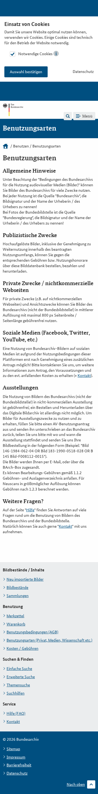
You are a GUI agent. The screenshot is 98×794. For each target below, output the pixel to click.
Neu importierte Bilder (25, 579)
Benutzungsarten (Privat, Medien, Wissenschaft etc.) (49, 640)
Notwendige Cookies (35, 53)
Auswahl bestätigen (26, 71)
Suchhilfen (15, 693)
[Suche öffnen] (68, 116)
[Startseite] (5, 146)
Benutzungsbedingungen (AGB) (32, 632)
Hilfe (30, 509)
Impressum (16, 757)
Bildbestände (17, 587)
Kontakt (84, 375)
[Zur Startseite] (13, 115)
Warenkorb (16, 624)
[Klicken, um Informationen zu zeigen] (56, 53)
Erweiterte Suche (21, 676)
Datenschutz (83, 71)
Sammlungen (18, 595)
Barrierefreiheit (19, 765)
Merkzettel (15, 615)
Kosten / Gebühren (22, 648)
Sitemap (13, 748)
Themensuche (18, 685)
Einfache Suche (19, 668)
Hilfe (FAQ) (16, 713)
